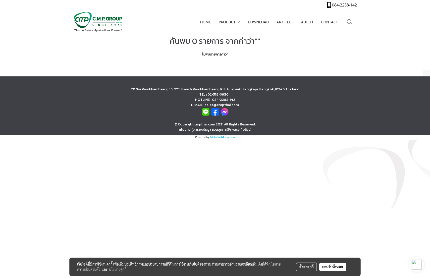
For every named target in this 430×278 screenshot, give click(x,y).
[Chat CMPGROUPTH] (224, 111)
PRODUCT (228, 21)
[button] (349, 22)
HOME (205, 21)
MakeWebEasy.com (222, 137)
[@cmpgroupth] (205, 111)
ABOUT (307, 21)
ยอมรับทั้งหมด (332, 267)
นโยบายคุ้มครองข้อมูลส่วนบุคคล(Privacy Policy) (215, 129)
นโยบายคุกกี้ (117, 269)
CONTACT (329, 21)
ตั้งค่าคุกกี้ (306, 267)
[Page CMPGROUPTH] (215, 111)
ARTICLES (284, 21)
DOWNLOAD (258, 21)
